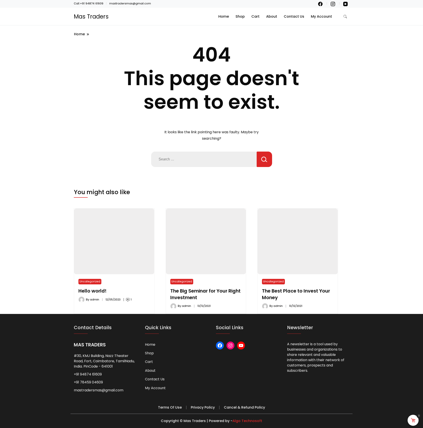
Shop (240, 16)
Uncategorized (90, 281)
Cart (255, 16)
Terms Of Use (170, 407)
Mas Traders (91, 17)
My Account (321, 16)
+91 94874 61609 (88, 374)
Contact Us (294, 16)
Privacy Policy (203, 407)
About (271, 16)
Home (223, 16)
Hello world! (92, 291)
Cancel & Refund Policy (244, 407)
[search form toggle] (345, 17)
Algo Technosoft (247, 420)
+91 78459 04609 (88, 382)
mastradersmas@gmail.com (98, 390)
